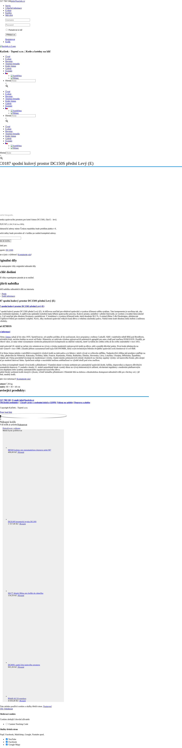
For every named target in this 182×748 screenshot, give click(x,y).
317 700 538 (5, 400)
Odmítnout (8, 709)
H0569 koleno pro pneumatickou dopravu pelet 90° (29, 450)
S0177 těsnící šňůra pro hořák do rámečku (25, 593)
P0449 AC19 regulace (17, 698)
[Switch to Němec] (15, 78)
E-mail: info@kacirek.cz (23, 400)
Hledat (8, 80)
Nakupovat (22, 424)
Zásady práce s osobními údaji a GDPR (38, 402)
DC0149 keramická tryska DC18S (22, 521)
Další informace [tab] (8, 296)
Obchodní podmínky (9, 402)
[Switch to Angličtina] (16, 76)
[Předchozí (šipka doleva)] (4, 374)
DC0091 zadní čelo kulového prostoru (24, 665)
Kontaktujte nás (24, 254)
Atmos (8, 337)
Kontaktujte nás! (23, 379)
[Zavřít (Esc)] (179, 3)
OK (2, 709)
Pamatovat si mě (15, 30)
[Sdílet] (173, 3)
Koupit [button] (20, 452)
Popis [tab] (4, 294)
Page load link (6, 412)
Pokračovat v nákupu (11, 428)
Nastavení (47, 706)
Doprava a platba (82, 402)
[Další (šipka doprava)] (177, 374)
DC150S (9, 250)
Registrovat (10, 39)
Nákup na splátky (65, 402)
